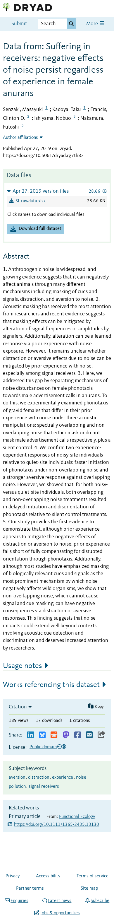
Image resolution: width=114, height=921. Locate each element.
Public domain (43, 747)
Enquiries (19, 900)
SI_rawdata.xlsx (30, 201)
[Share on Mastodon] (66, 735)
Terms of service (92, 876)
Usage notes (22, 666)
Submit (19, 23)
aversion (17, 777)
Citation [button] (18, 707)
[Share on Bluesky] (42, 735)
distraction (38, 777)
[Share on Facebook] (77, 735)
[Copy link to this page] (101, 735)
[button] (57, 191)
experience (62, 777)
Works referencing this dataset (51, 685)
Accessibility (48, 876)
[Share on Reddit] (54, 735)
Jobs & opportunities (60, 913)
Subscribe (100, 900)
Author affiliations (20, 137)
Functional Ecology (77, 816)
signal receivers (44, 786)
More (92, 23)
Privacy (13, 876)
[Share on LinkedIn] (30, 735)
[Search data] (71, 23)
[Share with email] (89, 735)
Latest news (59, 900)
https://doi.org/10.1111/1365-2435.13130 (56, 824)
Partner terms (30, 888)
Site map (89, 888)
